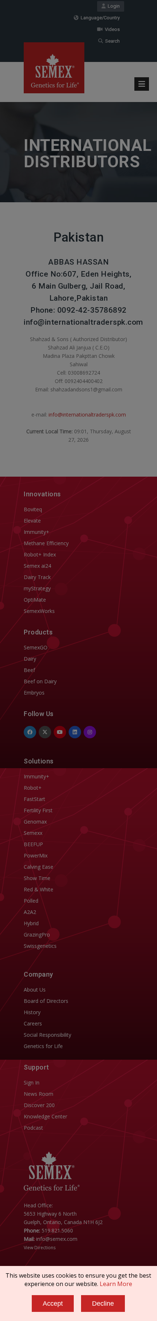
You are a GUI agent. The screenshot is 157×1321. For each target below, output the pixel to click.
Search (111, 41)
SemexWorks (39, 610)
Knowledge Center (45, 1116)
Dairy (30, 658)
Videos (111, 29)
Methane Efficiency (46, 543)
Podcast (33, 1127)
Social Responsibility (47, 1034)
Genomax (35, 821)
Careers (33, 1023)
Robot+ (33, 787)
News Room (38, 1093)
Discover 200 (39, 1105)
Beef (29, 670)
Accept (53, 1303)
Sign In (31, 1082)
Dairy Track (37, 577)
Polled (31, 900)
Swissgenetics (40, 945)
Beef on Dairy (40, 681)
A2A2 (30, 911)
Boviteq (33, 509)
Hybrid (31, 923)
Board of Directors (46, 1000)
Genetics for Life (43, 1046)
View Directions (39, 1247)
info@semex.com (56, 1238)
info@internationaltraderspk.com (87, 414)
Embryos (34, 692)
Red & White (38, 889)
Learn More (116, 1284)
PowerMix (35, 855)
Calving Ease (38, 866)
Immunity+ (36, 531)
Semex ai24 (37, 565)
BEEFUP (33, 844)
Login (113, 6)
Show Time (37, 878)
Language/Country (99, 17)
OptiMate (35, 599)
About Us (35, 989)
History (32, 1012)
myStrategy (37, 588)
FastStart (34, 799)
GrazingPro (37, 934)
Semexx (33, 832)
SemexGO (35, 647)
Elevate (32, 520)
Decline (103, 1303)
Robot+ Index (40, 554)
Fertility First (38, 810)
